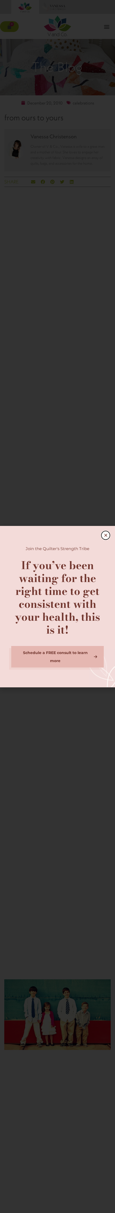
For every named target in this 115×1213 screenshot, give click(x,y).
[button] (106, 535)
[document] (57, 606)
